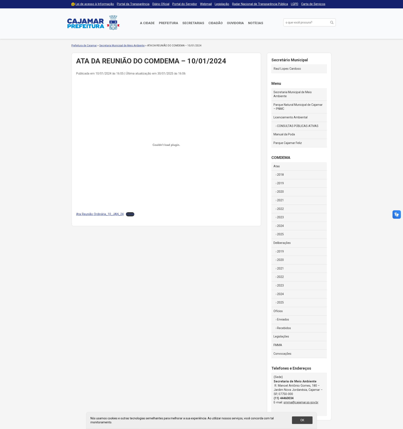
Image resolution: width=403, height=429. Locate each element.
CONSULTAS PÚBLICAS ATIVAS (297, 126)
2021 (280, 200)
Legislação (222, 4)
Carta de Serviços (313, 4)
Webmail (206, 4)
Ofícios (278, 311)
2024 (280, 226)
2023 (280, 217)
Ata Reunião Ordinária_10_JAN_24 (100, 214)
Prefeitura (168, 23)
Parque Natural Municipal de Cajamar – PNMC (298, 107)
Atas (276, 166)
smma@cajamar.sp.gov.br (301, 402)
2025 (280, 234)
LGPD (294, 4)
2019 (280, 183)
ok (302, 420)
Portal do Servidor (184, 4)
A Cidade (147, 23)
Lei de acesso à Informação (95, 4)
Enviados (283, 319)
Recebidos (284, 328)
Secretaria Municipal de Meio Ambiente (122, 45)
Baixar (130, 214)
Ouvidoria (235, 23)
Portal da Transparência (133, 4)
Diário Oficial (160, 4)
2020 (280, 191)
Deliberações (282, 243)
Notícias (255, 23)
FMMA (277, 345)
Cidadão (215, 23)
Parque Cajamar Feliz (287, 143)
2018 (280, 174)
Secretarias (193, 23)
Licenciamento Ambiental (290, 117)
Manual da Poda (284, 134)
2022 (280, 209)
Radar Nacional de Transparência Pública (260, 4)
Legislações (281, 336)
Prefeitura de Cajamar (93, 23)
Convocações (282, 353)
